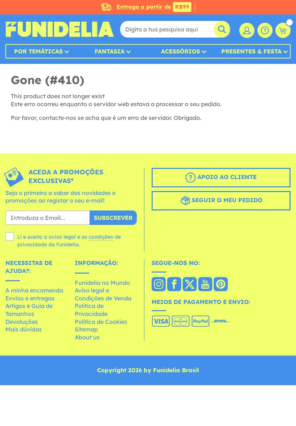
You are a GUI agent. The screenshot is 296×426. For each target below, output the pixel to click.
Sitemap (86, 329)
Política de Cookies (101, 321)
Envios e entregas (30, 298)
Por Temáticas (38, 51)
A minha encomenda (34, 290)
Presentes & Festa (251, 51)
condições (101, 237)
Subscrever (113, 217)
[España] (159, 285)
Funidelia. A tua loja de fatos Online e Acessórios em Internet (59, 29)
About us (87, 337)
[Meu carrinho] (283, 30)
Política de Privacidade (91, 309)
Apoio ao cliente (226, 177)
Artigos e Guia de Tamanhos (29, 309)
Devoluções (21, 321)
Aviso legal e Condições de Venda (103, 294)
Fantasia (110, 51)
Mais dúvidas (23, 329)
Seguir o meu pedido (226, 200)
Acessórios (180, 51)
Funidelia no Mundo (102, 282)
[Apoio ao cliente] (265, 30)
